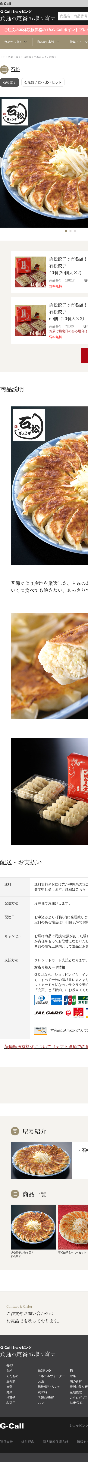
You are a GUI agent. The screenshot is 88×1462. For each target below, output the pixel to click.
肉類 (9, 1386)
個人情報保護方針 (55, 1441)
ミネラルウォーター (51, 1376)
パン (41, 1403)
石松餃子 (9, 82)
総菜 (73, 1376)
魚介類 (10, 1381)
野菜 (9, 1392)
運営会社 (6, 1441)
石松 (15, 69)
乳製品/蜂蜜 (46, 1397)
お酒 (41, 1381)
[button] (66, 231)
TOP (2, 57)
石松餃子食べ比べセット (43, 82)
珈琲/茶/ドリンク (49, 1386)
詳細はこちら (75, 889)
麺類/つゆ (44, 1370)
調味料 (42, 1392)
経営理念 (27, 1441)
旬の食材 (76, 1381)
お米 (9, 1370)
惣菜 (10, 57)
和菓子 (10, 1403)
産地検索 (76, 1392)
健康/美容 (76, 1403)
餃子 (18, 57)
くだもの (12, 1376)
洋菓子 (10, 1397)
